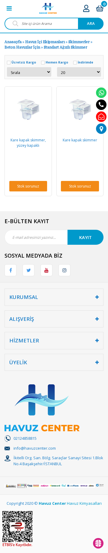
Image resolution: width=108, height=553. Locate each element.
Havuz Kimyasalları (84, 503)
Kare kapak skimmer (80, 140)
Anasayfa (13, 42)
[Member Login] (86, 8)
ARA (91, 23)
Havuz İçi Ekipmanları (45, 42)
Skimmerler (79, 42)
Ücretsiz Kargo (23, 62)
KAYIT (85, 237)
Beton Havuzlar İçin (22, 47)
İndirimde (85, 62)
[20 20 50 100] (79, 72)
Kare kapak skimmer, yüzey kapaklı (28, 143)
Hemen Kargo (57, 62)
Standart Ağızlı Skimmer (65, 47)
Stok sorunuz (28, 186)
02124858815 (25, 438)
